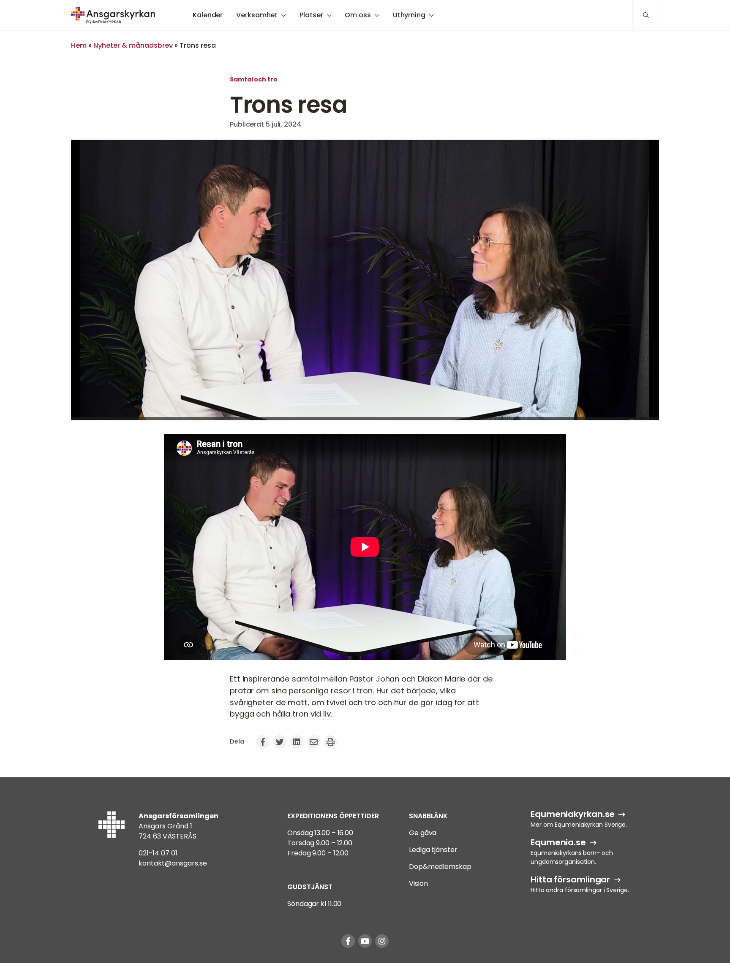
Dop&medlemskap (440, 866)
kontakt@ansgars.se (173, 863)
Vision (418, 883)
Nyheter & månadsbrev (133, 45)
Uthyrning (409, 15)
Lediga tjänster (433, 850)
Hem (79, 45)
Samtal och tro (254, 79)
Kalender (208, 15)
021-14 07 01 (158, 853)
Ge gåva (422, 833)
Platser (311, 15)
